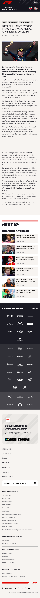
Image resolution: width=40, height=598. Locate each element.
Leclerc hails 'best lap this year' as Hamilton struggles (25, 260)
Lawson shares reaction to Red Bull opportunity (24, 271)
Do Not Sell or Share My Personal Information (17, 531)
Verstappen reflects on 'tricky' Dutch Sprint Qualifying (23, 294)
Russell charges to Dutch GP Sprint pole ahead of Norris (25, 249)
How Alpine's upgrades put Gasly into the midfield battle (25, 239)
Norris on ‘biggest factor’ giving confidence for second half (25, 283)
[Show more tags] (32, 22)
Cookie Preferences (9, 544)
